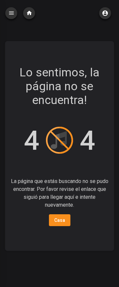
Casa (59, 220)
